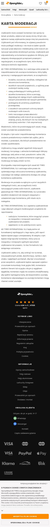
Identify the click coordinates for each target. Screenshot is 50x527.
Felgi (14, 9)
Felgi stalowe (25, 374)
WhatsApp (21, 418)
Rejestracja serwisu (25, 334)
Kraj (25, 347)
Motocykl (23, 9)
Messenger (22, 424)
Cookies (25, 356)
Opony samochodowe (25, 370)
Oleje (25, 391)
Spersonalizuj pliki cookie (25, 523)
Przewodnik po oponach (25, 326)
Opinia (25, 330)
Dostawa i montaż (25, 399)
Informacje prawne (25, 339)
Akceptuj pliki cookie (25, 516)
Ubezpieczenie (25, 322)
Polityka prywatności (25, 351)
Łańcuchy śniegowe (25, 382)
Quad (31, 9)
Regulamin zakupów (25, 343)
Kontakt (25, 429)
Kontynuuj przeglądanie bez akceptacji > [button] (34, 483)
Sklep (25, 387)
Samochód (5, 9)
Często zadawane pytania (25, 433)
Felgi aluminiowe (25, 378)
